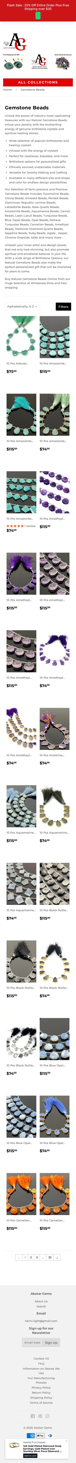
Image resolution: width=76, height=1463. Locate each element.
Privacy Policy (41, 1387)
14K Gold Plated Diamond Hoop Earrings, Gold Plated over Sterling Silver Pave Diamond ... (42, 1449)
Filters (63, 307)
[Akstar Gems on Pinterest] (40, 1416)
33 (49, 1257)
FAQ (41, 1363)
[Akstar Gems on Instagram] (47, 1416)
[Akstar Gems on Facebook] (33, 1416)
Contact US (41, 1358)
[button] (15, 526)
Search (41, 1306)
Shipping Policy (41, 1397)
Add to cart (30, 1455)
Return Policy (41, 1392)
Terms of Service (41, 1402)
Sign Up (51, 1343)
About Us (41, 1301)
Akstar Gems (43, 1427)
